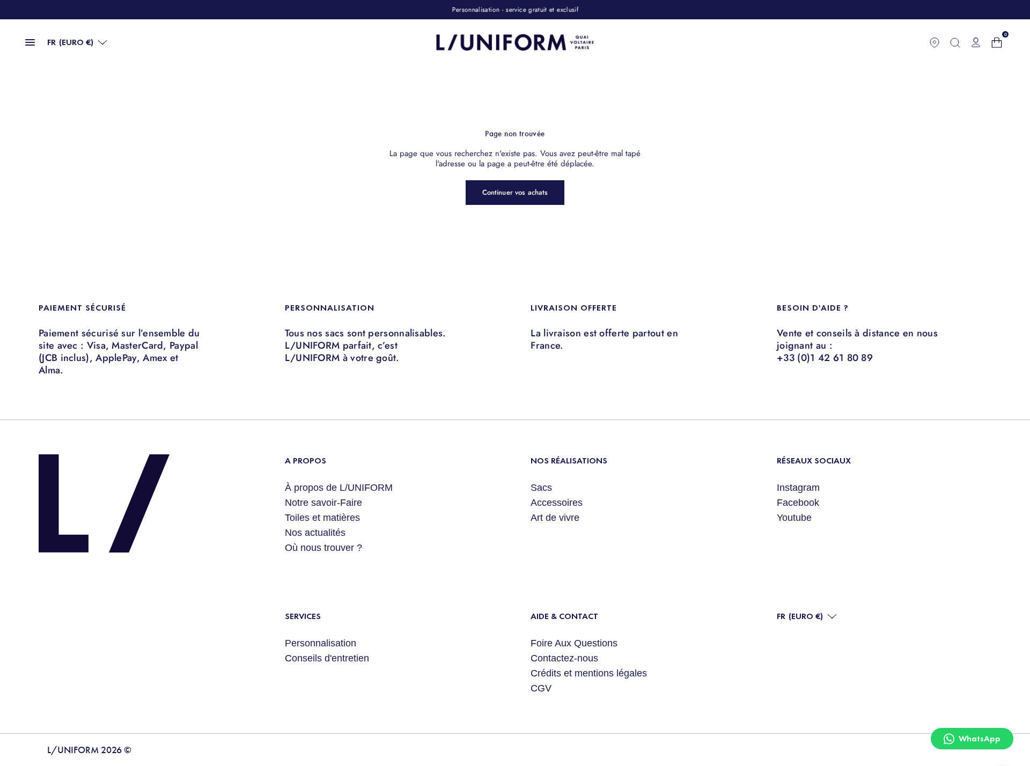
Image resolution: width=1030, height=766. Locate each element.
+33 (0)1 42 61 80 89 (825, 358)
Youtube (794, 517)
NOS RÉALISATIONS (569, 460)
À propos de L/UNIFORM (339, 487)
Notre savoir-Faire (323, 502)
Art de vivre (555, 517)
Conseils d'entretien (327, 658)
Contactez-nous (564, 658)
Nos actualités (315, 532)
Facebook (798, 502)
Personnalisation (320, 643)
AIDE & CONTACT (564, 616)
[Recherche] (955, 42)
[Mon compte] (976, 42)
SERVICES (303, 616)
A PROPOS (305, 460)
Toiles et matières (322, 517)
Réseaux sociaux (814, 460)
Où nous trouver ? (323, 547)
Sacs (541, 487)
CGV (541, 688)
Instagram (798, 487)
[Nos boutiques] (934, 42)
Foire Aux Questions (574, 643)
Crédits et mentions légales (589, 673)
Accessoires (557, 502)
